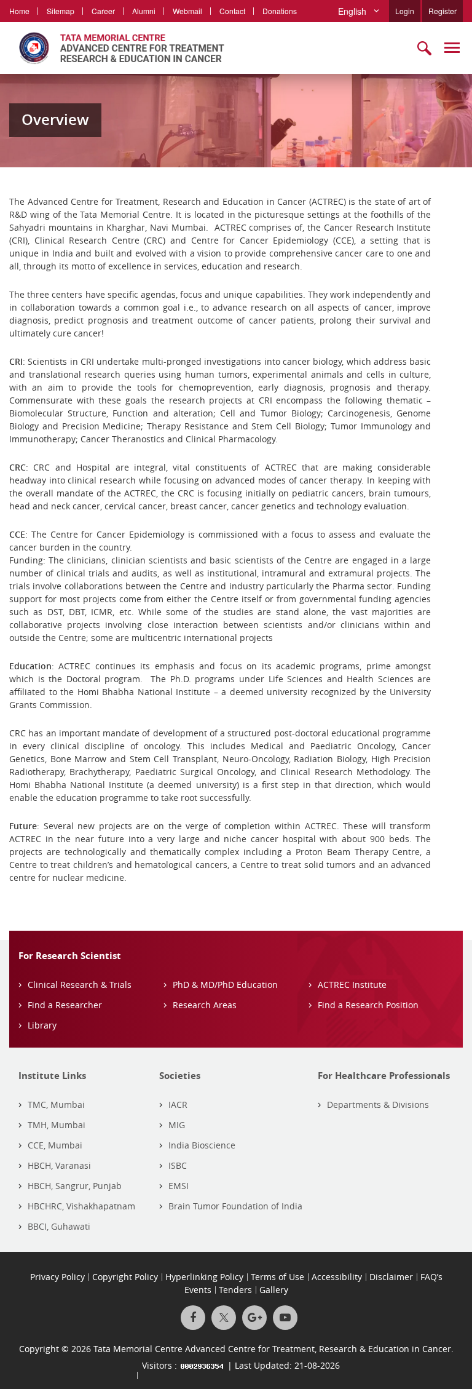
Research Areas (205, 1005)
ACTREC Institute (352, 984)
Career (103, 11)
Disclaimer (391, 1277)
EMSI (178, 1186)
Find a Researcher (65, 1005)
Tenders (235, 1289)
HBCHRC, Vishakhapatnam (81, 1206)
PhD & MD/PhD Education (225, 984)
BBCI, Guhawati (59, 1226)
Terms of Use (277, 1277)
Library (42, 1025)
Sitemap (60, 11)
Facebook (193, 1317)
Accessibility (337, 1277)
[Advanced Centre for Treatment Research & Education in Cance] (116, 48)
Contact (232, 11)
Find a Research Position (368, 1005)
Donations (279, 11)
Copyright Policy (125, 1277)
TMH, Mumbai (56, 1125)
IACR (177, 1104)
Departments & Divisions (378, 1104)
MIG (176, 1125)
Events (197, 1289)
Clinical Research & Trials (80, 984)
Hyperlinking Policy (204, 1277)
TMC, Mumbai (56, 1104)
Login (404, 11)
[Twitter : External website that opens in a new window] (223, 1317)
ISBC (177, 1165)
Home (19, 11)
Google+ (254, 1317)
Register (442, 11)
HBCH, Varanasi (59, 1165)
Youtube (285, 1317)
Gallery (273, 1289)
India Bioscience (201, 1145)
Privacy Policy (57, 1277)
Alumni (143, 11)
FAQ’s (431, 1277)
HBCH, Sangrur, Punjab (75, 1186)
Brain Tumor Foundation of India (235, 1206)
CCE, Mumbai (55, 1145)
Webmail (187, 11)
